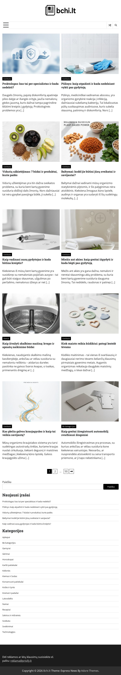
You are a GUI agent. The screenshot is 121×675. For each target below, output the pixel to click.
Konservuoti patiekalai (12, 581)
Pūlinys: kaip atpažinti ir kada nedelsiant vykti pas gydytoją (88, 85)
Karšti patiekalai (9, 565)
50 (66, 471)
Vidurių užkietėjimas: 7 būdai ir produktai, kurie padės (29, 173)
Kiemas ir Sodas (9, 576)
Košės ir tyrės (8, 587)
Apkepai (6, 537)
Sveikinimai (7, 626)
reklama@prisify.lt (21, 660)
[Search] (116, 25)
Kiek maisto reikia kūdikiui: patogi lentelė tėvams (88, 345)
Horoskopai (7, 559)
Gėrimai (6, 553)
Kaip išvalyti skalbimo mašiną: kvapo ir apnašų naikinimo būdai (28, 345)
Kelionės (6, 570)
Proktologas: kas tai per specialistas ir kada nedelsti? (30, 85)
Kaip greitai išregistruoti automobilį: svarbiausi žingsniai (85, 433)
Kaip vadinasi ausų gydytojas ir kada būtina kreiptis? (26, 261)
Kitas (71, 471)
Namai (6, 338)
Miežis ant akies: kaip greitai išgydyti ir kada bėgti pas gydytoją (87, 261)
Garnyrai (6, 548)
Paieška (6, 482)
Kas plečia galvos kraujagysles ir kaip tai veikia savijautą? (29, 433)
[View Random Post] (110, 25)
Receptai (6, 609)
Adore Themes (89, 670)
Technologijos (8, 632)
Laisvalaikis (7, 598)
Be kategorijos (68, 426)
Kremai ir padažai (10, 593)
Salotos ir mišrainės (11, 615)
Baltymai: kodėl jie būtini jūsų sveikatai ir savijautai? (88, 173)
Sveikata (7, 79)
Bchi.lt (47, 670)
